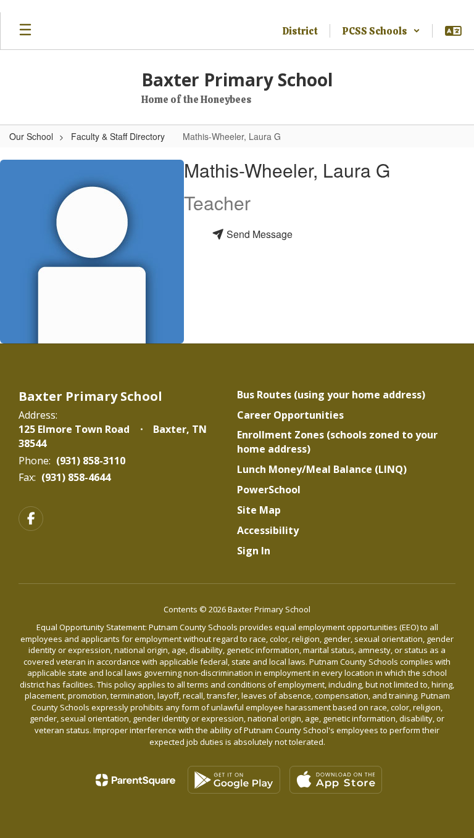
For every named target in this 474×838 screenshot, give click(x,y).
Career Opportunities (290, 415)
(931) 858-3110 (90, 460)
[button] (381, 30)
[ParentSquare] (135, 780)
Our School (31, 136)
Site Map (259, 510)
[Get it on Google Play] (234, 780)
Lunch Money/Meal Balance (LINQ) (322, 469)
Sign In (253, 550)
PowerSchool (269, 489)
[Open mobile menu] (25, 30)
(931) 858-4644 (75, 477)
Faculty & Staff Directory (118, 136)
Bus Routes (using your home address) (331, 394)
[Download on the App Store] (335, 780)
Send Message (258, 234)
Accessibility (268, 530)
